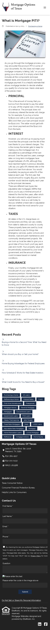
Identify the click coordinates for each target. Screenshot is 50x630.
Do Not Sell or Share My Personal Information (21, 600)
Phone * (6, 537)
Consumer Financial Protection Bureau (18, 488)
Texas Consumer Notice (12, 483)
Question (6, 563)
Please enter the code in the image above (20, 580)
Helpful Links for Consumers (14, 492)
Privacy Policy (36, 556)
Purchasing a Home (35, 26)
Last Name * (8, 516)
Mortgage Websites (20, 616)
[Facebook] (45, 624)
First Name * (8, 506)
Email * (5, 526)
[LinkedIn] (39, 624)
